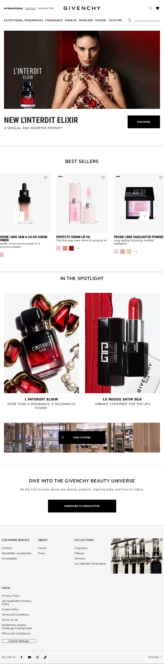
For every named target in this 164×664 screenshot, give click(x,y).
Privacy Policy (11, 595)
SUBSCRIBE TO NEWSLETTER (82, 505)
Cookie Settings (19, 641)
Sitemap (153, 657)
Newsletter (46, 8)
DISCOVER (143, 124)
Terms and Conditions (15, 614)
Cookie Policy (10, 609)
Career (42, 548)
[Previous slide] (19, 216)
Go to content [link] (30, 2)
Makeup (79, 553)
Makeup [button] (71, 20)
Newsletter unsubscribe (16, 553)
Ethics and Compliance (16, 633)
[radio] (58, 248)
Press (41, 553)
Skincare (79, 558)
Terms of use (10, 619)
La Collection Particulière (90, 563)
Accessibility (9, 558)
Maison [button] (100, 20)
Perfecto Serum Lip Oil (73, 237)
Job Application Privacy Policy (16, 602)
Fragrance (80, 548)
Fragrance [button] (53, 20)
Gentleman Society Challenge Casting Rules (17, 626)
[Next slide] (144, 216)
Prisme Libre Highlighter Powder (138, 237)
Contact (30, 8)
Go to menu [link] (11, 2)
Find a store (88, 440)
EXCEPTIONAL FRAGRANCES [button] (23, 20)
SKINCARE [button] (86, 20)
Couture (115, 20)
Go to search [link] (50, 2)
